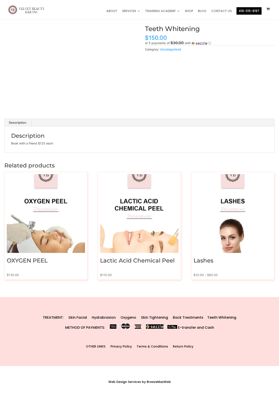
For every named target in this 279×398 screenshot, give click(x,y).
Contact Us (221, 11)
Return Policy (183, 346)
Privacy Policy (121, 346)
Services (129, 11)
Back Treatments (188, 317)
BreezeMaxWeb (159, 382)
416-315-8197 (249, 11)
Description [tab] (17, 122)
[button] (210, 43)
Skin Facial (77, 317)
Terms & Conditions (152, 346)
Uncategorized (170, 49)
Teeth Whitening (221, 317)
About (111, 11)
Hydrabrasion (104, 317)
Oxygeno (128, 317)
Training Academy (160, 11)
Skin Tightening (154, 317)
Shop (189, 11)
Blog (202, 11)
